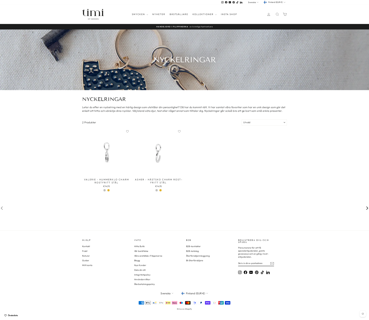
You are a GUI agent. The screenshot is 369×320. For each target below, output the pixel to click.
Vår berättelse (141, 251)
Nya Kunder (140, 265)
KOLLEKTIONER (203, 14)
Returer (86, 255)
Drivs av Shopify (184, 309)
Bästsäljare (179, 14)
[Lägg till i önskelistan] (127, 131)
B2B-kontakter (193, 246)
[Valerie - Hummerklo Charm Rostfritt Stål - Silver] (104, 190)
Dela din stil (140, 270)
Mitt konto (87, 265)
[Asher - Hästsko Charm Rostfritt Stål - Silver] (156, 190)
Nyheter (158, 14)
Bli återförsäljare (194, 260)
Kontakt (86, 246)
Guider (85, 260)
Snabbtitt (106, 173)
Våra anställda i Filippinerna (148, 255)
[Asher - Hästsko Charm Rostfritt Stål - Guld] (160, 190)
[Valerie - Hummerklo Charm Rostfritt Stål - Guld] (108, 190)
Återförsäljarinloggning (198, 255)
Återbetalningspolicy (144, 284)
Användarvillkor (142, 279)
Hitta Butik (139, 246)
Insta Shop (229, 14)
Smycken (139, 14)
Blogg (137, 260)
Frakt (84, 251)
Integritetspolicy (142, 274)
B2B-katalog (192, 251)
